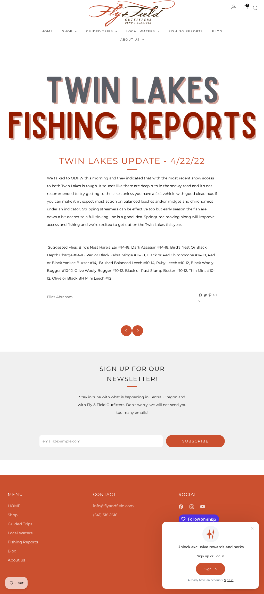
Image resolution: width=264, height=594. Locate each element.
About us (130, 39)
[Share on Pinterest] (210, 295)
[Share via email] (215, 295)
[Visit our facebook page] (184, 506)
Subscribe (195, 441)
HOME (47, 31)
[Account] (233, 7)
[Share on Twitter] (205, 295)
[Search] (254, 9)
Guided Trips (99, 31)
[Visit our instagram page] (194, 506)
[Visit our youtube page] (205, 506)
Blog (217, 31)
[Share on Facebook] (200, 295)
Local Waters (140, 31)
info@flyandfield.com (113, 505)
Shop (67, 31)
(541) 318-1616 (105, 514)
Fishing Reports (186, 31)
